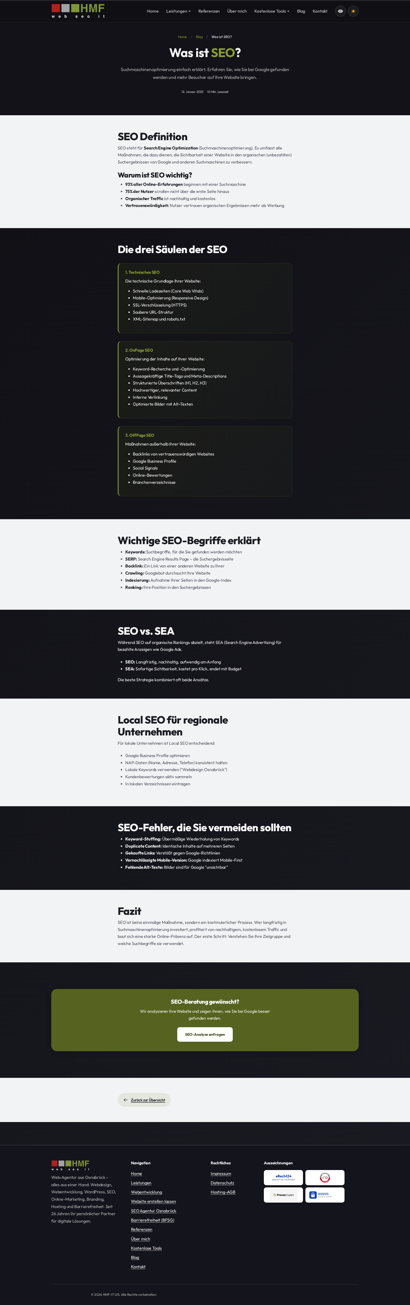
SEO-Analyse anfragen (205, 1034)
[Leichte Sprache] (340, 11)
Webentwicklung (146, 1192)
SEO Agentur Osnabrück (153, 1211)
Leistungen (141, 1182)
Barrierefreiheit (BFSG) (152, 1220)
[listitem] (283, 1177)
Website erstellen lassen (153, 1201)
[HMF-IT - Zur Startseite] (78, 11)
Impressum (221, 1173)
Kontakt (138, 1266)
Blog (199, 37)
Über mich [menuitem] (237, 11)
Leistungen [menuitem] (176, 11)
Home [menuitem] (152, 11)
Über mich (140, 1239)
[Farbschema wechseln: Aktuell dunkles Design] (353, 11)
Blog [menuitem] (301, 11)
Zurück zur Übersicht (148, 1100)
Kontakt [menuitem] (320, 11)
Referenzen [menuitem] (209, 11)
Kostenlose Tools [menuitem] (270, 11)
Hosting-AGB (223, 1192)
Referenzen (141, 1229)
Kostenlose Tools (146, 1248)
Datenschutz (222, 1182)
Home (182, 37)
